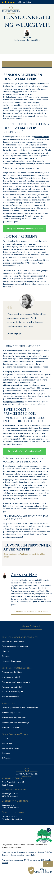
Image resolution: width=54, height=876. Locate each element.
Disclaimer (6, 855)
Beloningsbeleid (18, 855)
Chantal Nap (27, 37)
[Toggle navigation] (48, 10)
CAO (16, 91)
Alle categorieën (27, 64)
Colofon (48, 852)
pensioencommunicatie (12, 537)
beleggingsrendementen (13, 401)
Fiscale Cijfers (30, 855)
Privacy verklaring (9, 852)
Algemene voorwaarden (27, 852)
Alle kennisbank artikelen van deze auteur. (30, 611)
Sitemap (41, 852)
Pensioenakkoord (10, 284)
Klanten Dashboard (31, 626)
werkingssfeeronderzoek (13, 216)
